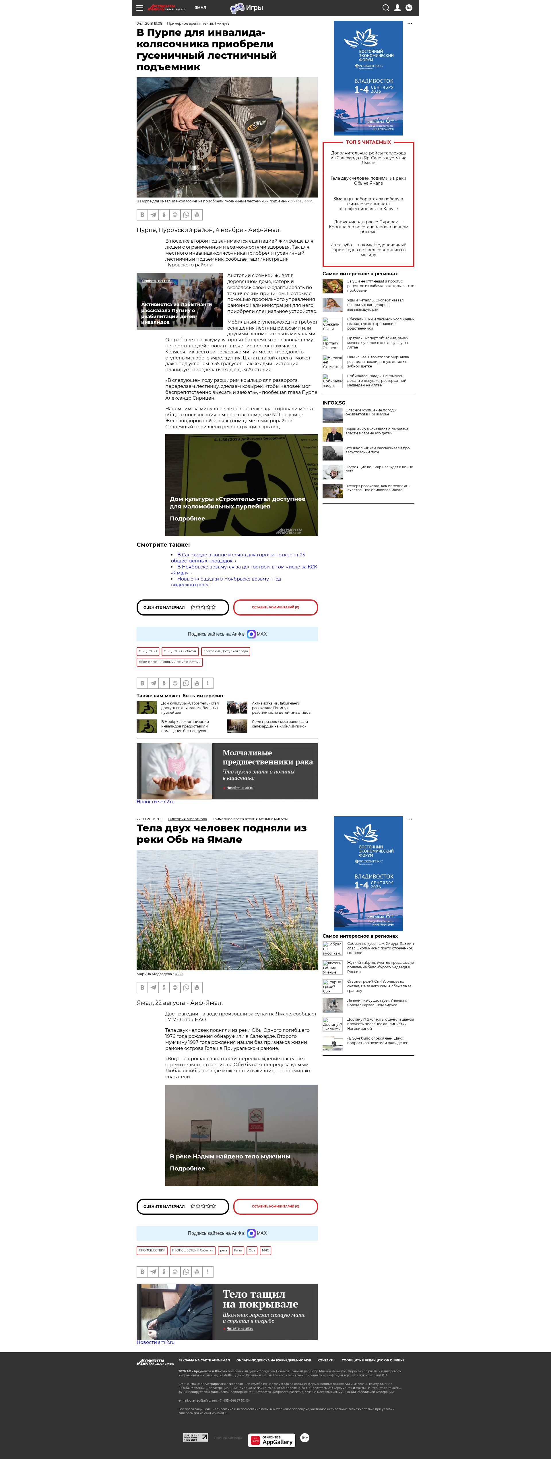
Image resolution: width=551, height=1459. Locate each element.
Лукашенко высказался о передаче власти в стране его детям (377, 431)
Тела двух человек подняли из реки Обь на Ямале (368, 181)
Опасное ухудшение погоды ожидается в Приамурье (371, 412)
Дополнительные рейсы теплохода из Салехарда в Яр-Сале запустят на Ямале (368, 158)
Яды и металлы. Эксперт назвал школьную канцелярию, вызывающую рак (375, 304)
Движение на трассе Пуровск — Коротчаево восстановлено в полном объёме (368, 227)
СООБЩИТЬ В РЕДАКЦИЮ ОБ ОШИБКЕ (373, 1360)
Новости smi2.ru (156, 801)
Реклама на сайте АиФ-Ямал (204, 1360)
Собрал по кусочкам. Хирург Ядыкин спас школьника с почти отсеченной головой (380, 948)
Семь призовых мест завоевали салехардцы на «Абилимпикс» (280, 723)
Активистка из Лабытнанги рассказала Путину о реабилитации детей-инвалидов (281, 708)
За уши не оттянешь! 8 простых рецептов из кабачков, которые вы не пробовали (380, 286)
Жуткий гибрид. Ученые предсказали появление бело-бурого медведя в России (380, 967)
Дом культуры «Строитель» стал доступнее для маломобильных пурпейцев (238, 503)
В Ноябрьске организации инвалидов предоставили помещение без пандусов (185, 726)
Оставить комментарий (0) (275, 607)
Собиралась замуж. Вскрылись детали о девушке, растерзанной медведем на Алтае (376, 380)
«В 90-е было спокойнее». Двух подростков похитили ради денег (377, 1040)
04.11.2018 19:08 (149, 23)
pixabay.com (301, 201)
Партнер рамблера (228, 1437)
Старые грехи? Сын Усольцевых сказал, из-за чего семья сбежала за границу (379, 986)
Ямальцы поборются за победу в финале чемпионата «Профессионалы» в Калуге (368, 204)
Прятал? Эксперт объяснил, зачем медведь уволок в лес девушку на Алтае (377, 342)
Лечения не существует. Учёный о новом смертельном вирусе (377, 1002)
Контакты (326, 1360)
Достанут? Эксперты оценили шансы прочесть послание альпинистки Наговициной (380, 1024)
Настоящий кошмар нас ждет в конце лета (379, 469)
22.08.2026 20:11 (150, 819)
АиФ (179, 974)
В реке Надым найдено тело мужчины (230, 1156)
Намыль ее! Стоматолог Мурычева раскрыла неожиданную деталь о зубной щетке (378, 361)
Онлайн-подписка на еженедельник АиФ (273, 1360)
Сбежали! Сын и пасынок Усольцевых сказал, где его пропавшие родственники (380, 323)
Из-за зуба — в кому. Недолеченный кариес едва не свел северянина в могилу (368, 250)
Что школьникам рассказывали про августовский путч (378, 450)
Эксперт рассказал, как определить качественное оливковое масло (378, 488)
